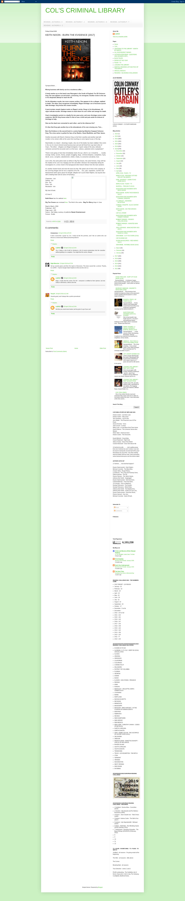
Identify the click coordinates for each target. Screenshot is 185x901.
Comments (118, 511)
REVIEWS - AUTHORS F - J (75, 22)
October (118, 156)
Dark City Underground (122, 565)
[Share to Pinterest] (73, 221)
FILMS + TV (117, 62)
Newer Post (49, 348)
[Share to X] (69, 221)
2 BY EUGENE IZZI (121, 238)
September (119, 158)
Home (76, 348)
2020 (116, 143)
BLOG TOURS (118, 58)
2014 (116, 263)
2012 (116, 268)
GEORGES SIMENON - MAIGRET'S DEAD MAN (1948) (126, 288)
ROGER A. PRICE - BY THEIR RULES (129, 300)
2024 (116, 134)
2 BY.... (116, 46)
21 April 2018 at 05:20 (65, 233)
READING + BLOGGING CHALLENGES (126, 73)
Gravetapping (119, 559)
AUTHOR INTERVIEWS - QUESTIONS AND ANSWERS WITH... (125, 55)
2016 (116, 258)
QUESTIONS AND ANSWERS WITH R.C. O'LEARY (129, 314)
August (118, 161)
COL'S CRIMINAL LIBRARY (85, 10)
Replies (54, 244)
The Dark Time (119, 571)
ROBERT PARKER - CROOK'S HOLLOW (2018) (125, 220)
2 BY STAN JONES (121, 392)
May (117, 168)
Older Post (103, 348)
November (119, 153)
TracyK (53, 293)
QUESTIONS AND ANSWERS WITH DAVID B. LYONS (126, 232)
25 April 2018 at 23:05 (70, 278)
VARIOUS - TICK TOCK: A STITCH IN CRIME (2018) (130, 341)
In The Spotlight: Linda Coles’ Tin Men (125, 554)
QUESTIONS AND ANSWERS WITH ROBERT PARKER (126, 216)
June (117, 166)
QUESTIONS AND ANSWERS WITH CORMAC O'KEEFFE (126, 197)
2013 (116, 266)
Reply (52, 240)
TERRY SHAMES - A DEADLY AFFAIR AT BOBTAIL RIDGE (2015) (130, 328)
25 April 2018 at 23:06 (70, 306)
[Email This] (65, 221)
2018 (116, 149)
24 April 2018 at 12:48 (62, 293)
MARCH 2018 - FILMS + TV (124, 183)
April (117, 171)
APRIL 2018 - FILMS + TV (123, 173)
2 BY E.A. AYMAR (121, 213)
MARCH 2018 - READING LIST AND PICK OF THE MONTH (126, 176)
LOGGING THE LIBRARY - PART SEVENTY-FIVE (131, 380)
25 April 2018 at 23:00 (70, 248)
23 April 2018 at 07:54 (66, 263)
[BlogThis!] (67, 221)
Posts (117, 507)
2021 (116, 141)
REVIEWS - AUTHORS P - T (119, 22)
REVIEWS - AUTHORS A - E (53, 22)
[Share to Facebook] (71, 221)
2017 (116, 256)
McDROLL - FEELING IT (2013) (125, 186)
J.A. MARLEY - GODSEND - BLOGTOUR (124, 201)
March (118, 248)
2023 (116, 136)
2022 (116, 138)
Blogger (100, 887)
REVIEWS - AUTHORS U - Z (53, 25)
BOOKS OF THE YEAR (121, 60)
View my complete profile (120, 36)
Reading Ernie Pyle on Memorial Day (124, 573)
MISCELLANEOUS (119, 70)
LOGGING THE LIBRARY (121, 65)
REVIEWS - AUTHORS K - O (97, 22)
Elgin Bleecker (55, 263)
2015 (116, 261)
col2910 (58, 248)
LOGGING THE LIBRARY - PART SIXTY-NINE (131, 367)
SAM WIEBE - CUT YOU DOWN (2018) (127, 235)
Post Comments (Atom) (60, 351)
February (119, 250)
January (118, 253)
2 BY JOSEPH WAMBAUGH (131, 354)
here (65, 198)
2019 (116, 146)
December (119, 151)
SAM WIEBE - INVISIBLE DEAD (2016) (127, 244)
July (117, 163)
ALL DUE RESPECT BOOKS (122, 52)
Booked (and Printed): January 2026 (124, 560)
